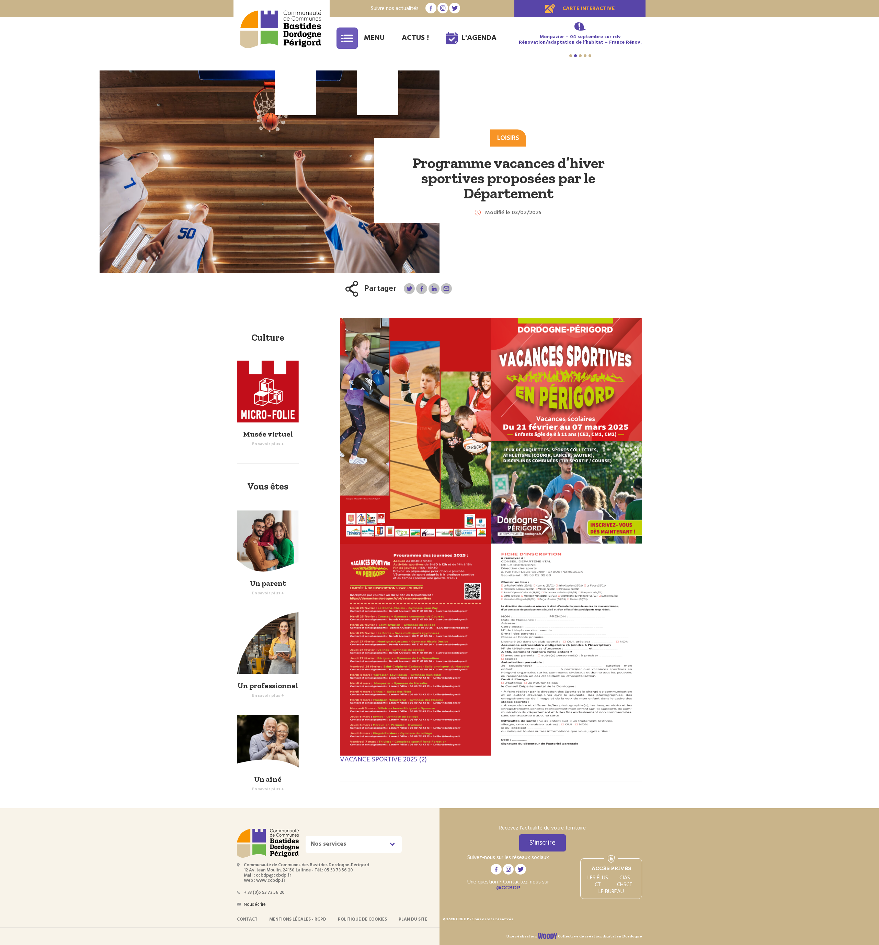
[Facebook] (421, 288)
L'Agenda (478, 38)
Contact (247, 919)
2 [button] (575, 55)
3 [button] (580, 55)
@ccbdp (508, 887)
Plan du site (413, 919)
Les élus (597, 878)
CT (598, 884)
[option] (580, 42)
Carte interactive (588, 8)
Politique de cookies (362, 919)
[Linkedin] (434, 288)
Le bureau (611, 891)
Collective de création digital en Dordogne (599, 936)
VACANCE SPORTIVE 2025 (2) (383, 759)
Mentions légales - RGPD (297, 919)
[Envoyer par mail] (446, 288)
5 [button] (590, 55)
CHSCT (624, 884)
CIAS (624, 878)
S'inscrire (542, 842)
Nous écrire (255, 904)
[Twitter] (409, 288)
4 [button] (585, 55)
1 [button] (570, 55)
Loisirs (508, 138)
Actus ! (415, 38)
